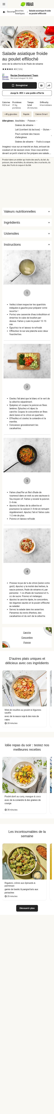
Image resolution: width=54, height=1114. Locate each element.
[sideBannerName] (27, 187)
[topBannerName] (27, 21)
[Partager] (49, 85)
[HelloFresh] (27, 4)
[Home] (4, 12)
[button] (27, 222)
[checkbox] (3, 69)
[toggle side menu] (4, 4)
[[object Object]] (41, 85)
